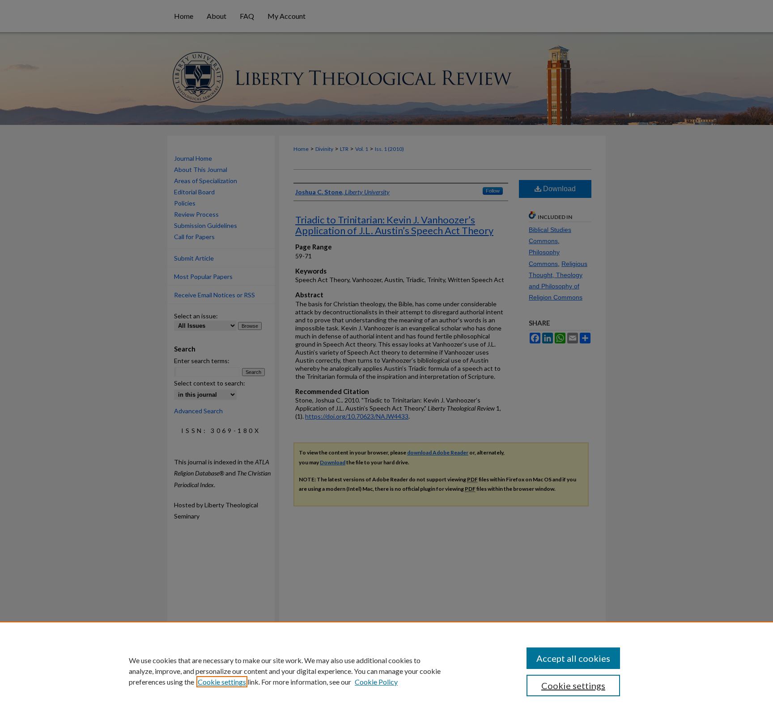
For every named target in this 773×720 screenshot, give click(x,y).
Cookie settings (222, 681)
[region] (386, 670)
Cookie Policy (376, 681)
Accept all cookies (573, 658)
